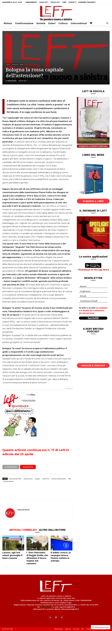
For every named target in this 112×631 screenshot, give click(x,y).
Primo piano (15, 64)
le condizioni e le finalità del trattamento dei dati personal (93, 310)
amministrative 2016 (15, 479)
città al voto (45, 479)
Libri (64, 2)
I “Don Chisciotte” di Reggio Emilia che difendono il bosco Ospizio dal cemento (37, 558)
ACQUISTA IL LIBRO (93, 201)
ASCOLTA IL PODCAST (93, 365)
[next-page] (7, 568)
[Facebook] (18, 91)
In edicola (68, 388)
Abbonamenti (31, 2)
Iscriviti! (93, 318)
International (79, 23)
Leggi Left (43, 2)
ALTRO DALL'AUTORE (52, 529)
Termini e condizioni (56, 611)
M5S (69, 479)
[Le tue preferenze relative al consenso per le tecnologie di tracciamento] (100, 627)
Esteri (51, 23)
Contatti (72, 2)
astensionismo (28, 479)
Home (4, 28)
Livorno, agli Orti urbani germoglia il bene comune (12, 555)
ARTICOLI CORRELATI (23, 529)
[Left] (56, 13)
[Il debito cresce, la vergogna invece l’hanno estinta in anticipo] (61, 543)
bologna (37, 479)
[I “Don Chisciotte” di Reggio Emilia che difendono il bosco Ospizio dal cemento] (37, 543)
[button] (107, 23)
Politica (10, 28)
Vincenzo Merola (8, 481)
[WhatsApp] (32, 91)
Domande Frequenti (87, 2)
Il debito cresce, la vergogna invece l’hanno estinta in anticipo (61, 556)
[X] (25, 91)
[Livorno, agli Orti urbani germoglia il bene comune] (13, 543)
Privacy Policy (56, 613)
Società (40, 23)
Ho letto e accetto (93, 310)
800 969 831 (46, 607)
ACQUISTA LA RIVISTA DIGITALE (93, 146)
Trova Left (55, 2)
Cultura (63, 23)
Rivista (8, 23)
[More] (39, 91)
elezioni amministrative (59, 479)
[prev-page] (3, 568)
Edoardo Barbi (12, 81)
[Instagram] (56, 617)
